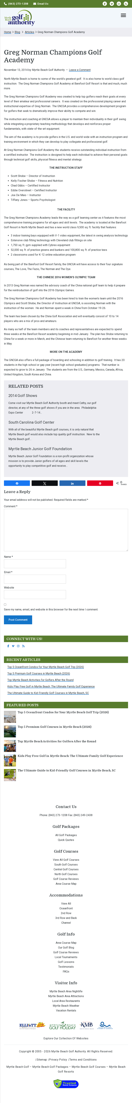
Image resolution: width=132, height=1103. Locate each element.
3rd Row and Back (66, 918)
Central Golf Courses (66, 869)
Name (8, 556)
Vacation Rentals (66, 1010)
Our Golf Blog (66, 947)
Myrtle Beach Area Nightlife (66, 991)
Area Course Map (66, 883)
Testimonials (66, 966)
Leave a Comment (80, 70)
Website (9, 587)
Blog (17, 32)
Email (8, 572)
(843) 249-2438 (83, 815)
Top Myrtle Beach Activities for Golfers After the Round (40, 680)
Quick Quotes (66, 840)
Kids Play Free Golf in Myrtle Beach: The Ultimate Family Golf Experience (51, 686)
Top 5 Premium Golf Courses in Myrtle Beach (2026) (38, 673)
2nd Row (66, 913)
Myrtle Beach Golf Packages (50, 1066)
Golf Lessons (66, 962)
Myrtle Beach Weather (66, 1005)
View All (66, 903)
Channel (66, 922)
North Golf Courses (66, 874)
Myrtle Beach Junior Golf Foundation (40, 449)
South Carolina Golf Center (31, 422)
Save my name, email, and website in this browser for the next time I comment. (51, 609)
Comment (10, 506)
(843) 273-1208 (57, 815)
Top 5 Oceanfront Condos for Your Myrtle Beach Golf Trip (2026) (45, 667)
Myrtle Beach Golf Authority (19, 17)
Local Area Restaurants (66, 1001)
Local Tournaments (66, 957)
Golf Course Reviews (66, 879)
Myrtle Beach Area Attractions (66, 996)
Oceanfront (66, 908)
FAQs (66, 971)
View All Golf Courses (66, 859)
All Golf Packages (66, 835)
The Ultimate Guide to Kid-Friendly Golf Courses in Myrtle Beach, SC (48, 693)
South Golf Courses (66, 864)
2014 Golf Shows (22, 396)
